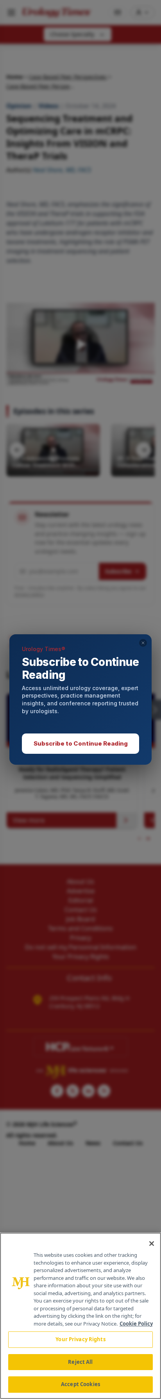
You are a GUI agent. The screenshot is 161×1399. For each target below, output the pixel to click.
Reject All (80, 1361)
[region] (80, 1316)
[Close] (151, 1243)
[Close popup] (143, 643)
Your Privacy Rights (80, 1339)
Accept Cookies (80, 1384)
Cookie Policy (136, 1323)
